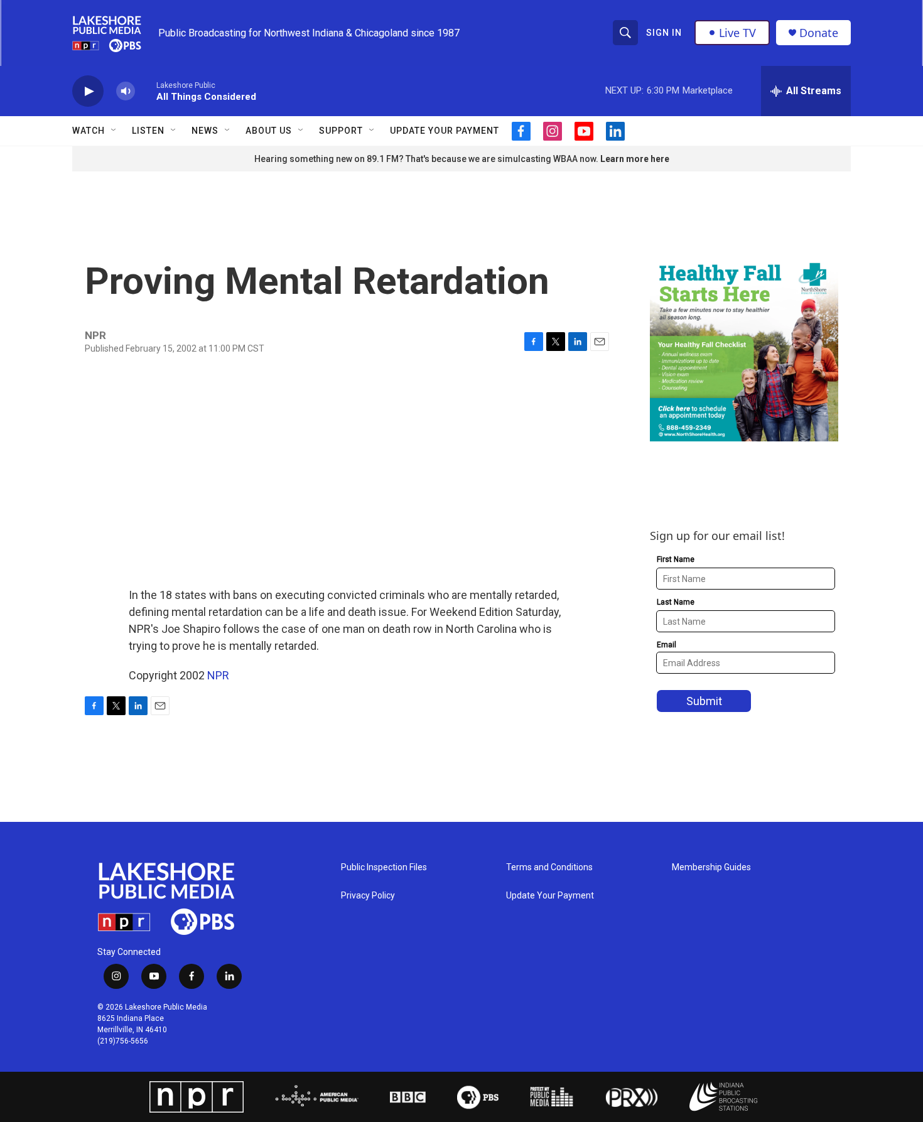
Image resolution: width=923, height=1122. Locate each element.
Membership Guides (711, 867)
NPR (218, 675)
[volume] (125, 91)
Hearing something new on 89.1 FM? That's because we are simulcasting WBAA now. (427, 159)
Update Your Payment (444, 131)
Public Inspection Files (384, 867)
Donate (818, 33)
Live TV (737, 32)
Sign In (664, 33)
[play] (88, 91)
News (205, 131)
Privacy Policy (368, 895)
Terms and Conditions (549, 867)
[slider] (146, 90)
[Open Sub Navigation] (114, 131)
